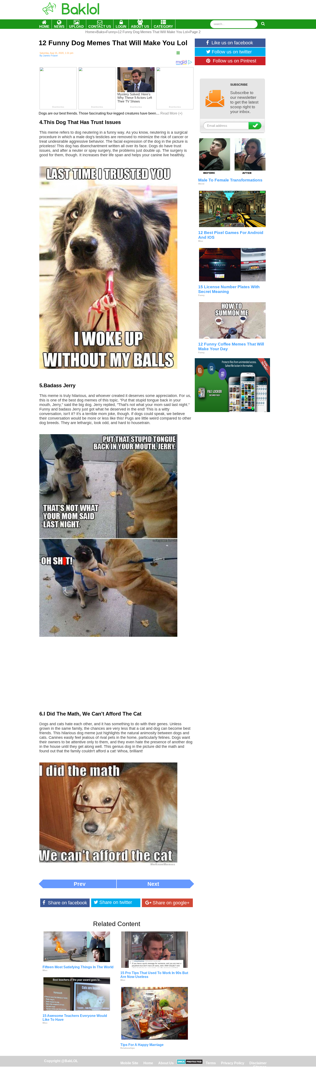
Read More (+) (171, 113)
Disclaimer (258, 1063)
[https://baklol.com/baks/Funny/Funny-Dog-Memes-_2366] (178, 53)
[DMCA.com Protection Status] (190, 1063)
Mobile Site (129, 1063)
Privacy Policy (232, 1063)
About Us (166, 1063)
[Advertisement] (116, 677)
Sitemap (260, 1067)
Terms (211, 1063)
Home (148, 1063)
